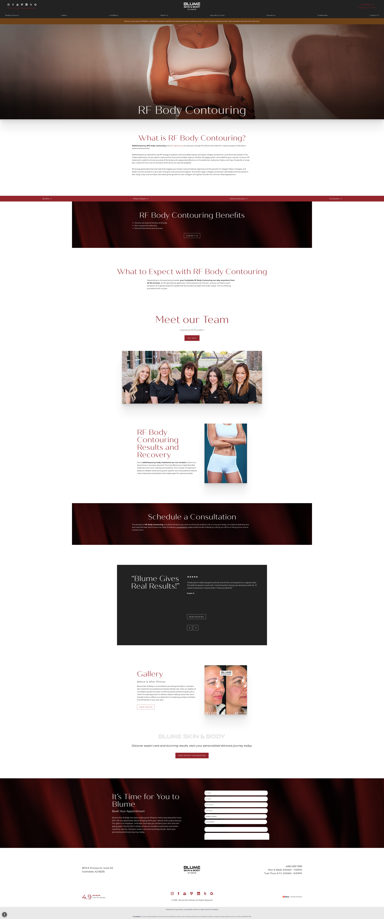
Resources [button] (271, 15)
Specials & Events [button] (217, 15)
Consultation (334, 199)
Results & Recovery (238, 199)
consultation (181, 527)
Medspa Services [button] (12, 15)
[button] (4, 914)
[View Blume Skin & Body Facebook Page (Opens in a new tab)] (13, 4)
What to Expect (139, 199)
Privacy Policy (178, 909)
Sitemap (169, 909)
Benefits (46, 199)
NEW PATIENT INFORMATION (192, 755)
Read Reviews (196, 617)
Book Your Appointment (22, 8)
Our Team (192, 338)
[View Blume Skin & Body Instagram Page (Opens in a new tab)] (9, 4)
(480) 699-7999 (367, 7)
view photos (146, 707)
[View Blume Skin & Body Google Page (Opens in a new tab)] (35, 4)
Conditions (113, 15)
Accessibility (188, 909)
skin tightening (176, 145)
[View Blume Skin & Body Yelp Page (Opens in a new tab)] (31, 4)
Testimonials (323, 15)
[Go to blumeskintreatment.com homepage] (192, 6)
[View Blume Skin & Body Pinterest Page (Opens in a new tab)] (22, 4)
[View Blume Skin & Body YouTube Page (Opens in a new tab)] (17, 4)
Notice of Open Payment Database (206, 909)
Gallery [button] (64, 15)
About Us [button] (164, 15)
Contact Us (374, 15)
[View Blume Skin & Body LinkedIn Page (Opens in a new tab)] (27, 4)
